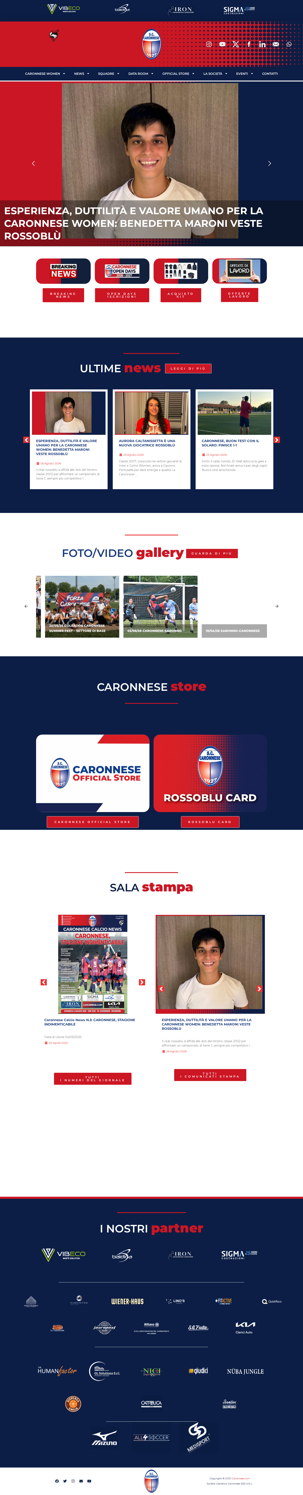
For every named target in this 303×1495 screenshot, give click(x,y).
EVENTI (242, 74)
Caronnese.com (240, 1478)
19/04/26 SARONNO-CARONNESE (224, 631)
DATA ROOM (138, 74)
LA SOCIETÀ (212, 74)
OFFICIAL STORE (175, 74)
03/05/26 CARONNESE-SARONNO (146, 631)
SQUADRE (106, 74)
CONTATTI (270, 74)
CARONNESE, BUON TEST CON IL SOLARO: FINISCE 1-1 (230, 443)
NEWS (79, 74)
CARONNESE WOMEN (42, 74)
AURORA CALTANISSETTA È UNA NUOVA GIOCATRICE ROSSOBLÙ (147, 443)
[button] (33, 164)
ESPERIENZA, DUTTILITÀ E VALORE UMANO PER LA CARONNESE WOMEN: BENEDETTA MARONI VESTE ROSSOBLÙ (133, 223)
